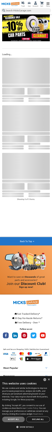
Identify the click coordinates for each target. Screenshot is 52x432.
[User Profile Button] (35, 3)
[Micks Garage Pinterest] (26, 336)
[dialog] (26, 404)
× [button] (49, 379)
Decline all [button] (38, 419)
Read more (38, 414)
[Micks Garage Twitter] (35, 336)
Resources (9, 376)
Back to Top (26, 241)
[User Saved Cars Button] (29, 3)
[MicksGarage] (10, 4)
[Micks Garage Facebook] (7, 336)
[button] (26, 427)
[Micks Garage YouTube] (44, 336)
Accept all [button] (13, 419)
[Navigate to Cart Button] (41, 3)
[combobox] (44, 379)
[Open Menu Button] (48, 3)
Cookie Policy (32, 408)
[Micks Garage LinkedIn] (16, 336)
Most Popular (10, 368)
